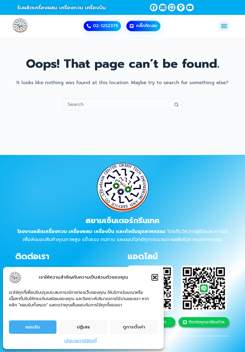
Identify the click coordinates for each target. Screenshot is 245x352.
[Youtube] (190, 7)
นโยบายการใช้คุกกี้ (80, 341)
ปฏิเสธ (83, 327)
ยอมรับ (32, 327)
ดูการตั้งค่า (134, 327)
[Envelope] (162, 7)
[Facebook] (153, 7)
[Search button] (176, 104)
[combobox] (117, 104)
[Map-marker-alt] (180, 7)
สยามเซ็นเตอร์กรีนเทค (122, 220)
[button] (155, 277)
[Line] (171, 7)
